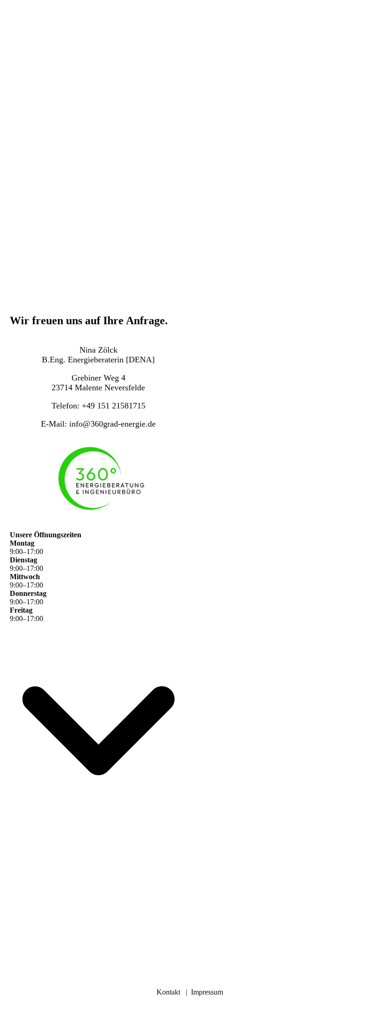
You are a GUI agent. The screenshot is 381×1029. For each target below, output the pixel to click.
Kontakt (168, 992)
